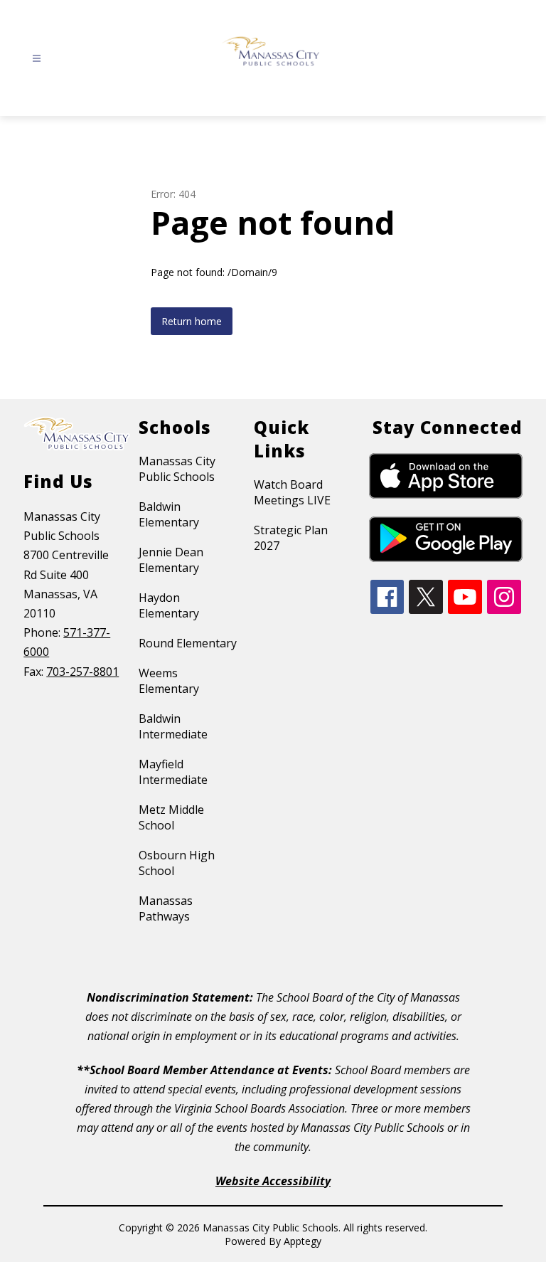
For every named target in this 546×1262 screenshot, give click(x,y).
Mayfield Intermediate (173, 772)
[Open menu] (36, 59)
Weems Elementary (169, 680)
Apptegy (302, 1241)
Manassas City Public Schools (177, 468)
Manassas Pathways (166, 908)
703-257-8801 (82, 671)
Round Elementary (188, 643)
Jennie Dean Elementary (171, 560)
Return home (191, 321)
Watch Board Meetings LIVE (292, 492)
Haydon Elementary (169, 605)
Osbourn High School (177, 863)
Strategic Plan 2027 (291, 537)
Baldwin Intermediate (173, 726)
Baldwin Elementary (169, 514)
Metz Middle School (171, 817)
